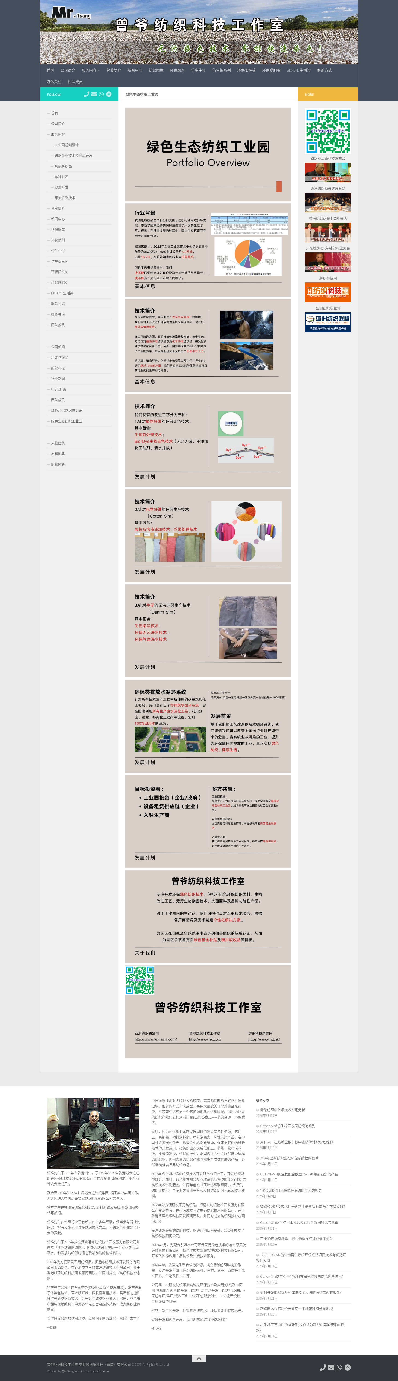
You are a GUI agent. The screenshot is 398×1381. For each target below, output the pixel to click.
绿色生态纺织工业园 (66, 421)
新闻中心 (135, 70)
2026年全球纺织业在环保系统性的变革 (289, 1158)
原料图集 (58, 454)
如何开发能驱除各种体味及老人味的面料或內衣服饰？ (301, 1292)
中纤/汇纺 (58, 389)
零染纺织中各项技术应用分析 (282, 1110)
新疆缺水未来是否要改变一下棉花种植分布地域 (296, 1308)
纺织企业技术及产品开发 (74, 155)
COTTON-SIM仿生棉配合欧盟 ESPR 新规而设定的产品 (299, 1174)
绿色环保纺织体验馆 (66, 410)
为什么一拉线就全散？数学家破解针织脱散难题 (296, 1142)
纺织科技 (58, 368)
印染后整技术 (65, 198)
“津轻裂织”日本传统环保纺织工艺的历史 (291, 1190)
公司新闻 (58, 347)
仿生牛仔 (198, 70)
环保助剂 (177, 70)
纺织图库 (156, 70)
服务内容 (89, 70)
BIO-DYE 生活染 (299, 70)
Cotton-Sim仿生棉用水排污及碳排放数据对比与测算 (299, 1222)
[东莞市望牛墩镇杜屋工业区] (108, 94)
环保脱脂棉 (271, 70)
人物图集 (58, 443)
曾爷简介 (113, 70)
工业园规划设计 (67, 145)
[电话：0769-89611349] (86, 94)
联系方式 (324, 70)
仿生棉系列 (221, 70)
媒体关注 (54, 81)
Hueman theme (99, 1371)
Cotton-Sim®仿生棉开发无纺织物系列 (287, 1126)
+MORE (52, 1327)
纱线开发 (61, 187)
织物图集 (58, 464)
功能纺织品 (63, 166)
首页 (50, 70)
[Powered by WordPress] (63, 1371)
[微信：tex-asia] (101, 94)
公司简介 (68, 70)
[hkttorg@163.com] (94, 94)
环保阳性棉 (246, 70)
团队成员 (75, 81)
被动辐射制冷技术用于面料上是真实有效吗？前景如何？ (303, 1206)
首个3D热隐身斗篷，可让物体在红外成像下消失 (296, 1238)
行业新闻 (58, 378)
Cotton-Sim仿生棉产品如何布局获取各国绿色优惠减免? (301, 1276)
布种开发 (61, 176)
